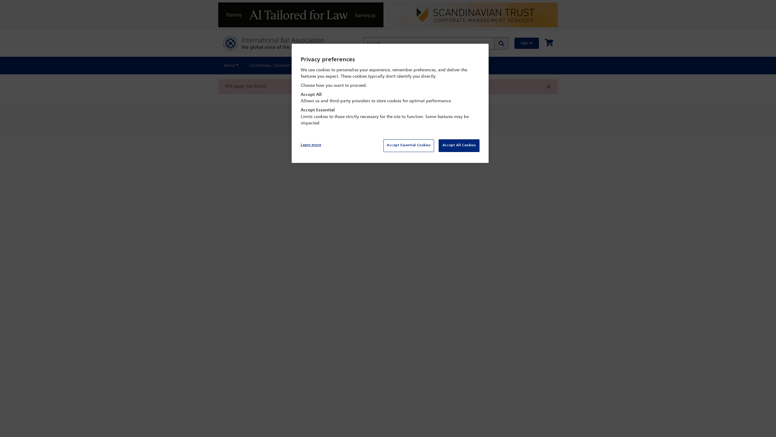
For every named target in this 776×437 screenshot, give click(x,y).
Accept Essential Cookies (409, 145)
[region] (390, 103)
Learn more (311, 145)
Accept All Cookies (459, 145)
